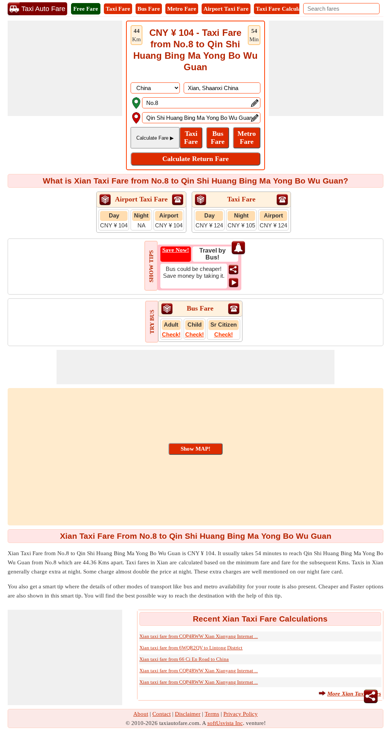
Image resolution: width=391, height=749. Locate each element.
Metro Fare (181, 9)
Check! (171, 334)
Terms (212, 714)
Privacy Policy (240, 714)
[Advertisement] (65, 68)
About (140, 714)
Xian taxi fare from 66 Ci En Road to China (184, 659)
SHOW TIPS (151, 266)
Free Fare (85, 9)
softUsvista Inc (225, 723)
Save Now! (175, 250)
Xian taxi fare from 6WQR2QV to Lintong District (190, 648)
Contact (161, 714)
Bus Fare (148, 9)
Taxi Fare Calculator (282, 9)
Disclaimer (187, 714)
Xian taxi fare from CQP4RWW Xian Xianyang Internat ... (198, 636)
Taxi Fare (118, 9)
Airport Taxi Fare (226, 9)
